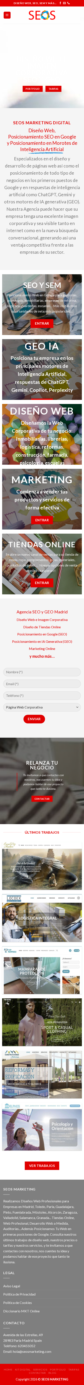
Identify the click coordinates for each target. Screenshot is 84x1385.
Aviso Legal (11, 1286)
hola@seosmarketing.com (32, 1351)
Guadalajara (64, 1207)
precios (69, 1240)
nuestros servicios (29, 1245)
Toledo (40, 1207)
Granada (42, 1218)
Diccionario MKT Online (21, 1311)
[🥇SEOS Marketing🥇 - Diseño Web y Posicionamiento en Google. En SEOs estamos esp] (42, 15)
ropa (22, 560)
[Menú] (7, 15)
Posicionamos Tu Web (50, 1229)
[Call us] (68, 3)
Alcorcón (54, 1212)
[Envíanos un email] (64, 3)
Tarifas (73, 1369)
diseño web (40, 1240)
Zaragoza (70, 1212)
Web (7, 1223)
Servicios (40, 1369)
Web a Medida (57, 1223)
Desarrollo (37, 1223)
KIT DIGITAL (23, 1369)
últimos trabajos (15, 1240)
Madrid (28, 1207)
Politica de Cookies (17, 1302)
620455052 (26, 1346)
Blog (52, 1372)
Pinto (7, 1212)
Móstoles (39, 1212)
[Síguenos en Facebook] (60, 3)
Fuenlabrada (21, 1212)
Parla (50, 1207)
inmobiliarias (31, 439)
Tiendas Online (63, 1218)
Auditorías (11, 1229)
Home (8, 1369)
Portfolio (58, 1369)
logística (30, 447)
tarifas (8, 1245)
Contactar (37, 1372)
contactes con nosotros (20, 1251)
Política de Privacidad (19, 1294)
